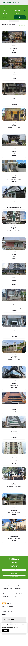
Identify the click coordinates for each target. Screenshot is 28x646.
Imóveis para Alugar (6, 586)
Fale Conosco (18, 588)
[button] (14, 21)
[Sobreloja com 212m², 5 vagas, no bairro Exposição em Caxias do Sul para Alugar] (14, 372)
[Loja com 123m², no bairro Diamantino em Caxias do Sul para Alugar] (14, 269)
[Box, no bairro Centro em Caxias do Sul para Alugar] (14, 398)
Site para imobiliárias (14, 640)
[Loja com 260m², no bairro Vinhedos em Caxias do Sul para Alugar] (14, 140)
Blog (16, 596)
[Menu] (25, 3)
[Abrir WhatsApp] (25, 643)
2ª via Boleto (17, 591)
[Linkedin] (16, 563)
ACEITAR (5, 630)
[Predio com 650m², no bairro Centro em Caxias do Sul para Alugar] (14, 89)
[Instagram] (14, 563)
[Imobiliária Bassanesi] (14, 560)
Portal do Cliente (18, 594)
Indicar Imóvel (5, 594)
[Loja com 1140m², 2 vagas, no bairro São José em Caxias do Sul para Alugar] (14, 321)
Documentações (6, 596)
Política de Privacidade (7, 599)
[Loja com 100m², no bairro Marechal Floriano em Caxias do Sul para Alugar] (14, 37)
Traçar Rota (4, 614)
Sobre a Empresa (18, 586)
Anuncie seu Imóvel (14, 570)
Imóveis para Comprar (7, 588)
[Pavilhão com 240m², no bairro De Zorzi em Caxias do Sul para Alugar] (14, 243)
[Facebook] (12, 563)
